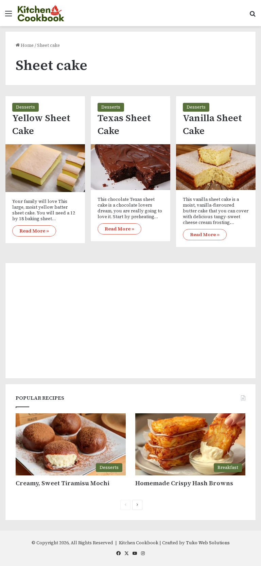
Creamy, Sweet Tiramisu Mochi (62, 483)
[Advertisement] (130, 320)
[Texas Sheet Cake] (130, 167)
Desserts (25, 107)
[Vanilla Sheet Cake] (216, 167)
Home (27, 45)
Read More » (34, 230)
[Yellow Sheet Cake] (45, 168)
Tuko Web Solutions (208, 543)
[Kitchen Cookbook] (41, 13)
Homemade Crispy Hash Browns (184, 483)
